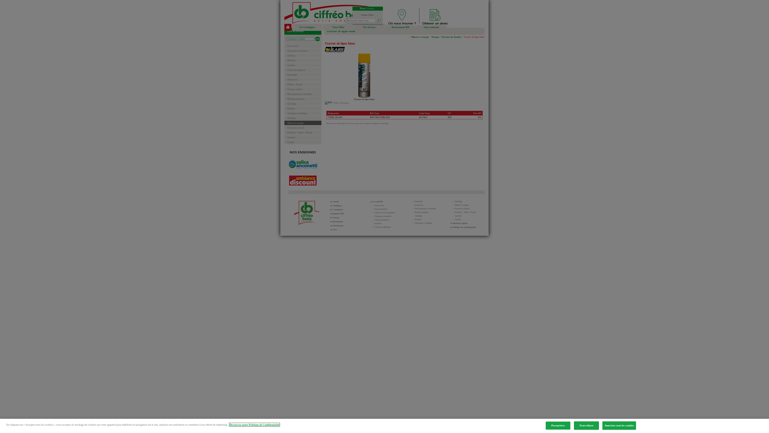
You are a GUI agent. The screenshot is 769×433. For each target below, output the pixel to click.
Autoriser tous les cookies (619, 425)
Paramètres (558, 425)
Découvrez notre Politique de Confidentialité (254, 424)
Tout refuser (586, 425)
